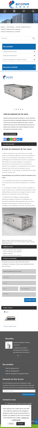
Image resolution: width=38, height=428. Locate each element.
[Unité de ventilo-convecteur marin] (10, 317)
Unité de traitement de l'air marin (10, 31)
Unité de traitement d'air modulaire (12, 249)
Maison (3, 27)
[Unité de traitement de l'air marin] (18, 91)
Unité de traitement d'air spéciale (10, 29)
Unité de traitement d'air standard (12, 251)
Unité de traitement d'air (23, 27)
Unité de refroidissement (10, 55)
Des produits (10, 27)
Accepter (20, 423)
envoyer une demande (10, 134)
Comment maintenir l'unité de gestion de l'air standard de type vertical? (21, 342)
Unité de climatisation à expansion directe (14, 59)
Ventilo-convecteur (8, 253)
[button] (18, 355)
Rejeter (11, 423)
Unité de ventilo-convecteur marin (11, 326)
